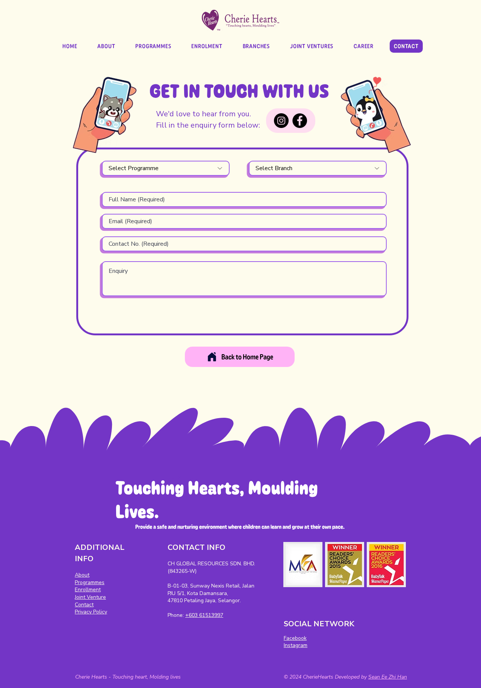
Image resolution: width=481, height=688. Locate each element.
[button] (256, 46)
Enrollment (88, 589)
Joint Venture (90, 597)
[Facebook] (299, 120)
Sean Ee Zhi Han (387, 676)
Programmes (89, 582)
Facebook (295, 638)
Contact (84, 604)
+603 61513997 (204, 615)
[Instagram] (281, 120)
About (82, 574)
